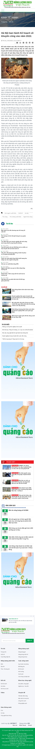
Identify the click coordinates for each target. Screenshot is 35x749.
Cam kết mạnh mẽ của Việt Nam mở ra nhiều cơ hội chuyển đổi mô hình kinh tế (14, 247)
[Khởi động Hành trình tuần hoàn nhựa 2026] (6, 291)
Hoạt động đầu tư (13, 618)
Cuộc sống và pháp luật (23, 676)
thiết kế (20, 213)
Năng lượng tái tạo (22, 657)
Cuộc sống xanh (23, 661)
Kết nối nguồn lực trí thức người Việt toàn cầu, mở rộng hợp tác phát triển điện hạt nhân (20, 521)
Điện (2, 664)
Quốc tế (3, 654)
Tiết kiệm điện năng (23, 696)
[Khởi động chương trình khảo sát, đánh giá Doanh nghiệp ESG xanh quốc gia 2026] (6, 310)
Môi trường (21, 671)
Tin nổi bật (4, 287)
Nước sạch (20, 674)
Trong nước (3, 652)
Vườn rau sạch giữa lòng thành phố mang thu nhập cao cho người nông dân (14, 259)
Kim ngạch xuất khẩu (10, 213)
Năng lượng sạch (10, 505)
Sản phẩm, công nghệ (23, 683)
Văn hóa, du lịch (4, 688)
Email (30, 725)
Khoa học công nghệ (24, 680)
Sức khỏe (3, 686)
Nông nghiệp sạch (22, 703)
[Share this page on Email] (17, 43)
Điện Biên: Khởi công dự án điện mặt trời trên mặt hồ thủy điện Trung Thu (21, 538)
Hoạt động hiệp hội (5, 657)
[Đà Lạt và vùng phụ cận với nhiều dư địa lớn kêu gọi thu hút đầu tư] (5, 621)
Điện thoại (22, 725)
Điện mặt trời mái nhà (23, 698)
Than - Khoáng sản (5, 669)
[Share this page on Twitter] (26, 43)
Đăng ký (29, 640)
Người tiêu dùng (27, 217)
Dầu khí (2, 666)
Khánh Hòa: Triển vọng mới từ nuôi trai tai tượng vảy (13, 274)
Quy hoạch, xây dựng (23, 664)
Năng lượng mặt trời (23, 654)
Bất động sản (21, 666)
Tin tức (3, 648)
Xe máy (2, 713)
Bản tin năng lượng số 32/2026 (18, 510)
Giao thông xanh (6, 707)
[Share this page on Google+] (23, 43)
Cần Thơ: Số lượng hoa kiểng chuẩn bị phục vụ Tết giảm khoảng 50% (13, 253)
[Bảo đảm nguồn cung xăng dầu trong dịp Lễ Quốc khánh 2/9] (7, 474)
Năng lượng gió (22, 652)
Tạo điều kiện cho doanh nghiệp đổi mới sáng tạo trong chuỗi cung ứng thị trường (14, 242)
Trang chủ (4, 22)
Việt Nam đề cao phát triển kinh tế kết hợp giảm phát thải (13, 280)
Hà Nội (26, 213)
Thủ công (4, 217)
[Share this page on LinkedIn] (29, 43)
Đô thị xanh (21, 669)
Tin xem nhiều (5, 324)
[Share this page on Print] (20, 43)
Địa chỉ (15, 725)
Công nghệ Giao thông (6, 715)
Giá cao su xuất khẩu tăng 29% (9, 264)
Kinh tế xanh (4, 683)
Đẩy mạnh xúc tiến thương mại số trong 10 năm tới (13, 231)
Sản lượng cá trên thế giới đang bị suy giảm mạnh (13, 236)
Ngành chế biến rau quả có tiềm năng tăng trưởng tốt (13, 268)
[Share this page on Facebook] (33, 43)
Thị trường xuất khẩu (15, 217)
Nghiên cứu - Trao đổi (23, 686)
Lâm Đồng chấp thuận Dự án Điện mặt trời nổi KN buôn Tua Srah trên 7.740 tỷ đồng (20, 547)
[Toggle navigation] (2, 10)
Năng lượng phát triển (8, 661)
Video (2, 692)
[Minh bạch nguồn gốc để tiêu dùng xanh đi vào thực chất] (6, 317)
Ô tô (2, 710)
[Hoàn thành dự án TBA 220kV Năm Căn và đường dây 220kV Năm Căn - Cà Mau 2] (7, 489)
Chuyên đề (21, 692)
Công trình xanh (22, 701)
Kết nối (11, 22)
